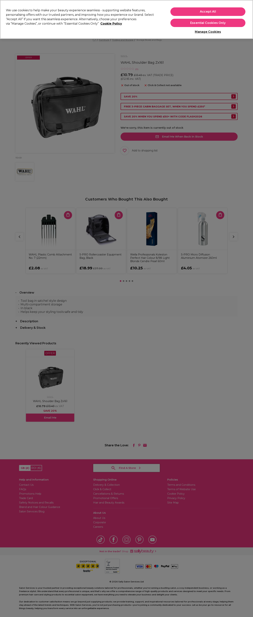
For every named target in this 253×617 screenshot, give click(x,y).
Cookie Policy (111, 23)
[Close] (247, 19)
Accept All (208, 11)
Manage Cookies (208, 32)
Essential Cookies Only (208, 23)
